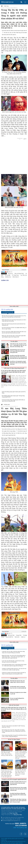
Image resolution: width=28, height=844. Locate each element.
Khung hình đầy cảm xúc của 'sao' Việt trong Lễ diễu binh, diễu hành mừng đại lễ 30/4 (17, 351)
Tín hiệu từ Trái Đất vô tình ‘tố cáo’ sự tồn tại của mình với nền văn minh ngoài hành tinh (18, 783)
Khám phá (7, 404)
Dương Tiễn (18, 635)
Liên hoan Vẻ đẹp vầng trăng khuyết (14, 368)
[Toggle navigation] (25, 2)
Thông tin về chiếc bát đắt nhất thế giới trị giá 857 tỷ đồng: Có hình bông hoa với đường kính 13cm (14, 673)
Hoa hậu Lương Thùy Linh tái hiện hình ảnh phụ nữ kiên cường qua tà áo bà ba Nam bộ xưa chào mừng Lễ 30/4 (18, 357)
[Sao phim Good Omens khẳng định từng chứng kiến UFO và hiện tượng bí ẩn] (5, 795)
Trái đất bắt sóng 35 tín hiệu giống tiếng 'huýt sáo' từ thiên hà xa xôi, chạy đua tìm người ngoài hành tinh (14, 433)
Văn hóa (6, 6)
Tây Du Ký (10, 273)
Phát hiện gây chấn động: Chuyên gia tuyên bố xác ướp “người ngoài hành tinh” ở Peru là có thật (18, 801)
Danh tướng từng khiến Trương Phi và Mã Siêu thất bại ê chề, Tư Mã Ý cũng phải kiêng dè (14, 736)
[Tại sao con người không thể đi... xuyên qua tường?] (5, 700)
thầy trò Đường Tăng (19, 273)
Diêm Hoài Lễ (16, 276)
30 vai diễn (7, 275)
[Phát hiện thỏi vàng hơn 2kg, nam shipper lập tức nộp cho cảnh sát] (5, 682)
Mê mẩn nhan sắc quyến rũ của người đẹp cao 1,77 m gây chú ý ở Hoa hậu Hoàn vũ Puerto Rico (14, 316)
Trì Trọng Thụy (15, 275)
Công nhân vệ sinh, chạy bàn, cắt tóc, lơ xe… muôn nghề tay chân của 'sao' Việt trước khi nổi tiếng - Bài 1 (18, 345)
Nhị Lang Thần (11, 635)
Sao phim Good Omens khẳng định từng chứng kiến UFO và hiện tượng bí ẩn (18, 795)
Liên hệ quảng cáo (20, 827)
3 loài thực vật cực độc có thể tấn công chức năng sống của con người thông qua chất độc (13, 652)
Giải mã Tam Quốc (14, 705)
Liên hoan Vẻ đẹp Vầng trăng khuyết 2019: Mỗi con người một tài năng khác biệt (13, 400)
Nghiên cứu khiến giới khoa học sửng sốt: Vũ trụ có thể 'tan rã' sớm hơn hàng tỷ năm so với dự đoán (14, 709)
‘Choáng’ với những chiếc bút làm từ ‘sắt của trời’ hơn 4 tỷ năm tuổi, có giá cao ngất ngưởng (14, 669)
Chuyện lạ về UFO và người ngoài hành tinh (14, 779)
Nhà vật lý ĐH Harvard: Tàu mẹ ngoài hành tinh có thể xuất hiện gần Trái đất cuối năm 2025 (18, 789)
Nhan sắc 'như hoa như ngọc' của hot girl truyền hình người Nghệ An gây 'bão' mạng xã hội (14, 336)
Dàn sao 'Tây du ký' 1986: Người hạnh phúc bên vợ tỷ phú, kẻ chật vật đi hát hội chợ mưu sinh (14, 332)
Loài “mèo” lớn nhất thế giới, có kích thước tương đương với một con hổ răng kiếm (13, 661)
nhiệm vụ (23, 637)
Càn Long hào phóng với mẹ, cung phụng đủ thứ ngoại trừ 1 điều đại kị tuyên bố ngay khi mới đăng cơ (14, 665)
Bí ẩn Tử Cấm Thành (14, 739)
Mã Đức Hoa (8, 276)
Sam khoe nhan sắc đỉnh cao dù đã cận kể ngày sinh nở (14, 30)
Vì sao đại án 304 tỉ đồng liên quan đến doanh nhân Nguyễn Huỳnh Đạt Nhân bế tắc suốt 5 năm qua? (13, 372)
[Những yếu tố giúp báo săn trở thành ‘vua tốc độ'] (5, 694)
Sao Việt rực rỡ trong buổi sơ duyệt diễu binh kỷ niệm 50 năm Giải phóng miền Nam (18, 363)
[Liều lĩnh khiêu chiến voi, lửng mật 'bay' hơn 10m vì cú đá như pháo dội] (5, 688)
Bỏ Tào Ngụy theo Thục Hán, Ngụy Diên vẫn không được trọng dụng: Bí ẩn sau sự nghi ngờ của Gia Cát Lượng (13, 731)
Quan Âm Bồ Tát (9, 637)
